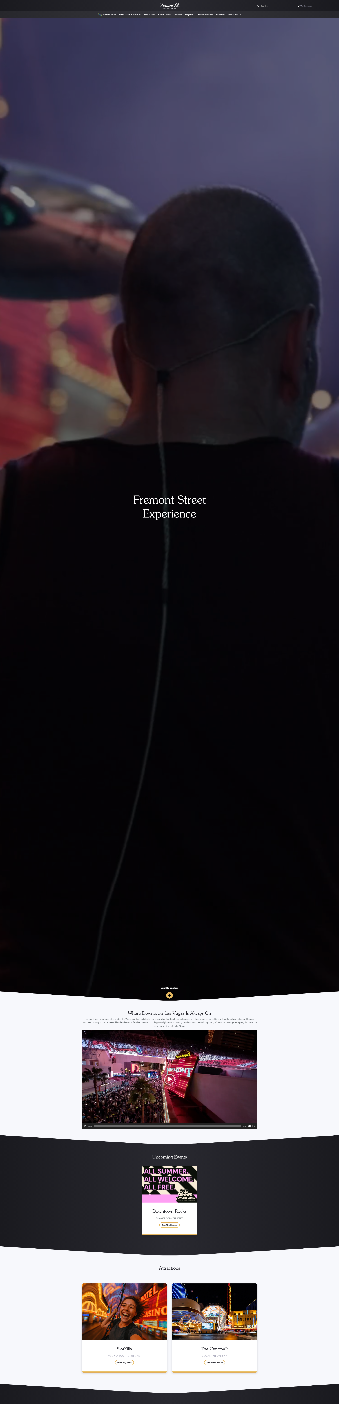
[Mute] (249, 1126)
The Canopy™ (149, 14)
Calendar (178, 14)
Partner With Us (234, 14)
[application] (169, 1079)
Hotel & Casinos (164, 14)
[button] (169, 1079)
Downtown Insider (205, 14)
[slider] (167, 1126)
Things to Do (189, 14)
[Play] (85, 1126)
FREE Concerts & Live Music (130, 14)
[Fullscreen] (253, 1126)
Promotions (220, 14)
